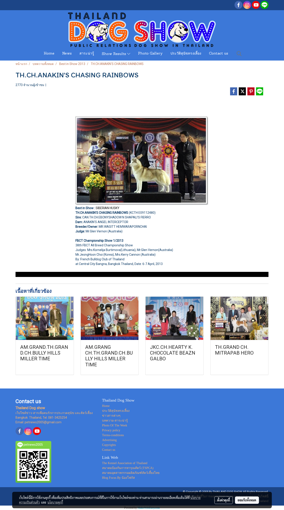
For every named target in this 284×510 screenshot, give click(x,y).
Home (49, 53)
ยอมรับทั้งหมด (247, 500)
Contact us (218, 53)
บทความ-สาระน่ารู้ (115, 420)
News (67, 53)
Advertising (109, 440)
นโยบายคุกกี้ (55, 502)
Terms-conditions (113, 435)
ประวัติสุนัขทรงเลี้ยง (185, 53)
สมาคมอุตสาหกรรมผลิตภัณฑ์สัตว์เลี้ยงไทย (131, 473)
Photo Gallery (150, 53)
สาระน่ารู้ (86, 53)
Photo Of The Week (114, 425)
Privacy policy (111, 430)
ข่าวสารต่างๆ (111, 415)
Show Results (114, 54)
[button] (239, 53)
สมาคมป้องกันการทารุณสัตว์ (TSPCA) (128, 468)
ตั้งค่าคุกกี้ (223, 500)
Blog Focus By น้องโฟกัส (118, 477)
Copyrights (109, 445)
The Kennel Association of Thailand (124, 463)
